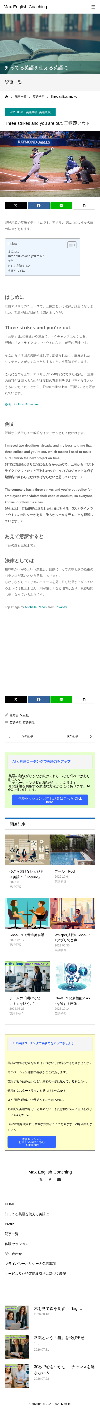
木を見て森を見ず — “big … (58, 1309)
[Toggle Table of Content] (69, 245)
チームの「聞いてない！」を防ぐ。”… (24, 1000)
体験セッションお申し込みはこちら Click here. (32, 1142)
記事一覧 (11, 1234)
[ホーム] (6, 97)
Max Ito (24, 715)
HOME (10, 1204)
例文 (10, 260)
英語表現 (45, 112)
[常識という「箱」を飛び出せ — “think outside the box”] (17, 1347)
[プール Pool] (72, 850)
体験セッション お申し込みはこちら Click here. (50, 800)
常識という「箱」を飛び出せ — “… (61, 1341)
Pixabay (61, 607)
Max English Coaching (25, 7)
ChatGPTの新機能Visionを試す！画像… (72, 1000)
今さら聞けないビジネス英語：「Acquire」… (27, 874)
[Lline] (61, 205)
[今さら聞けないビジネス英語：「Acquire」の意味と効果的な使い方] (27, 850)
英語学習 (32, 112)
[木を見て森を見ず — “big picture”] (17, 1318)
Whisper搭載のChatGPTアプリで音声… (72, 937)
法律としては (16, 270)
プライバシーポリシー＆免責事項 (30, 1264)
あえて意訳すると (19, 265)
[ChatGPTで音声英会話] (27, 913)
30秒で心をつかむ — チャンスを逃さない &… (64, 1370)
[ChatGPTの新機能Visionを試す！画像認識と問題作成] (72, 976)
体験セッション (17, 1244)
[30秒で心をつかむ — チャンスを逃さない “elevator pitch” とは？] (17, 1376)
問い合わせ (13, 1254)
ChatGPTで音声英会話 (26, 935)
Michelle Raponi (36, 607)
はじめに (13, 251)
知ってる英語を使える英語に (27, 1214)
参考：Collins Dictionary (22, 404)
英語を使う (16, 1013)
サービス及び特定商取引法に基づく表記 (35, 1274)
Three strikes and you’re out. (26, 256)
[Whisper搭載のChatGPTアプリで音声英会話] (72, 913)
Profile (10, 1224)
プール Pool (65, 871)
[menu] (93, 7)
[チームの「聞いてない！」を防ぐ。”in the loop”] (27, 976)
